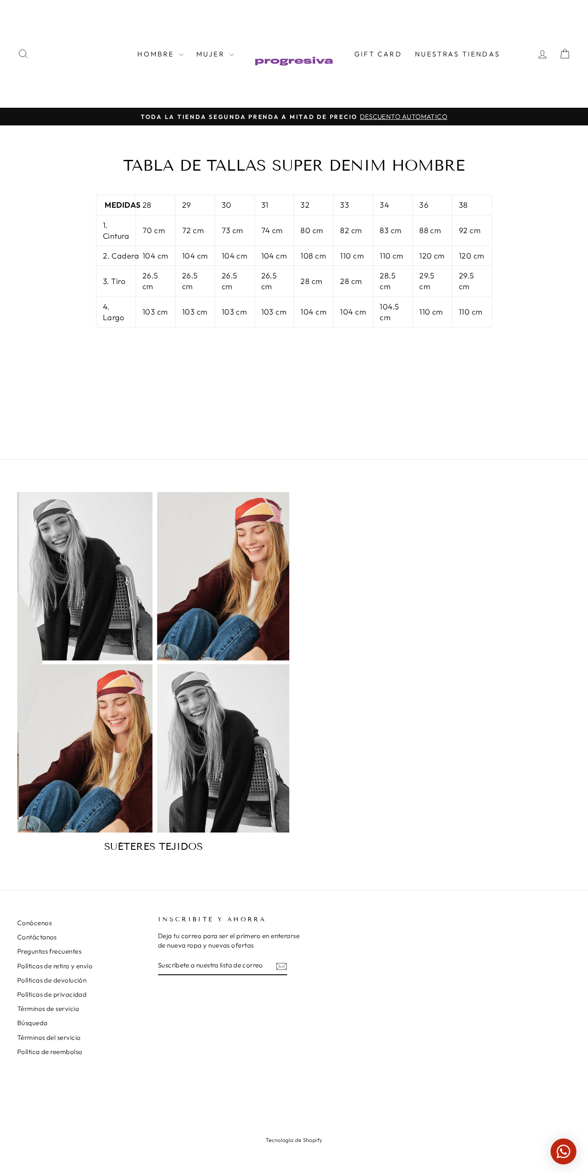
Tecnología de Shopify (294, 1139)
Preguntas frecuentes (49, 951)
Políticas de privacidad (52, 994)
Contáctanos (37, 937)
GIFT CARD (378, 54)
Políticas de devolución (52, 980)
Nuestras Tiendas (457, 54)
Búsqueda (32, 1023)
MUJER (211, 54)
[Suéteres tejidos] (153, 662)
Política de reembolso (49, 1052)
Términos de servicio (48, 1009)
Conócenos (34, 923)
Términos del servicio (48, 1037)
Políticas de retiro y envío (55, 966)
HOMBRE (156, 54)
